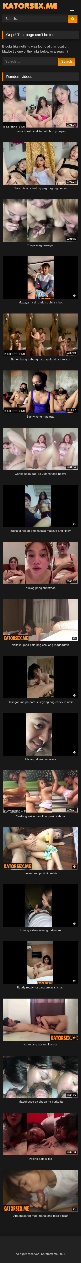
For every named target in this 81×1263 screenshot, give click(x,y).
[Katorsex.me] (33, 6)
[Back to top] (68, 1250)
